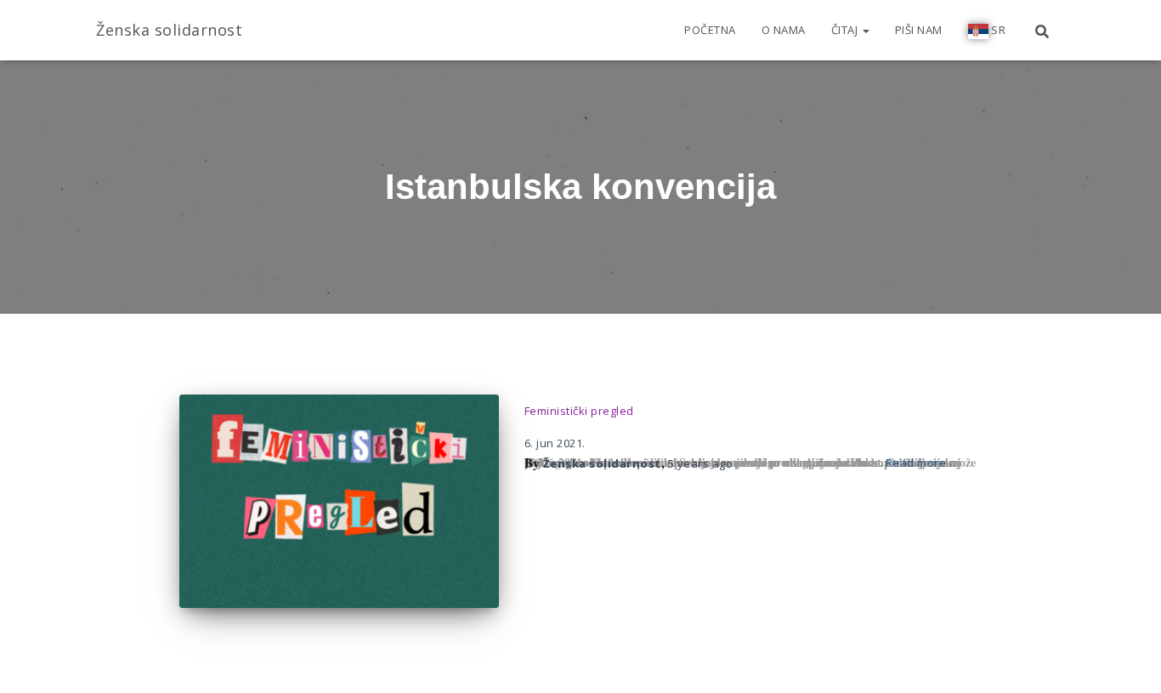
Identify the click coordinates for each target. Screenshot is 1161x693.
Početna (710, 29)
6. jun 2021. (555, 443)
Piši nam (919, 29)
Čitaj (846, 29)
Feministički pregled (579, 410)
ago (700, 463)
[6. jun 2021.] (339, 501)
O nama (784, 29)
